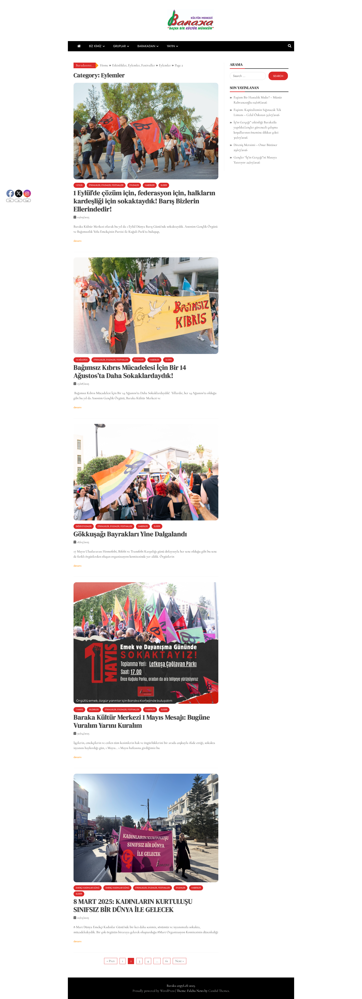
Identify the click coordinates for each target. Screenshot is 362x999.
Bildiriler (94, 709)
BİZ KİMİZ (95, 46)
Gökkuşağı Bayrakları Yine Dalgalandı (130, 534)
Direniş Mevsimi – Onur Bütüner (255, 145)
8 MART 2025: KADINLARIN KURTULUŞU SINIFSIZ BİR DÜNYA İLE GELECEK (133, 905)
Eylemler (134, 185)
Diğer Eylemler (83, 526)
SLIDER (164, 185)
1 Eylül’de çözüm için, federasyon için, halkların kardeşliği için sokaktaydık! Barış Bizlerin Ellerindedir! (144, 201)
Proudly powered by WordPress (154, 991)
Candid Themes (218, 991)
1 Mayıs (79, 709)
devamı (78, 240)
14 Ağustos (81, 359)
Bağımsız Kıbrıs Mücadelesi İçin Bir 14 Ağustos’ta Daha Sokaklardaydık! (130, 371)
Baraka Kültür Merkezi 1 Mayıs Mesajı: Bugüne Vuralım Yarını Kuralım (142, 721)
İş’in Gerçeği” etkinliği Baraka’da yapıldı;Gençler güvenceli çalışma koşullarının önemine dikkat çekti (256, 127)
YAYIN (171, 46)
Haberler (149, 185)
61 (166, 961)
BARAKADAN (146, 46)
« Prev (111, 961)
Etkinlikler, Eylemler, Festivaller (106, 185)
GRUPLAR (119, 46)
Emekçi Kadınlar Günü (87, 887)
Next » (179, 961)
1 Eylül (79, 185)
